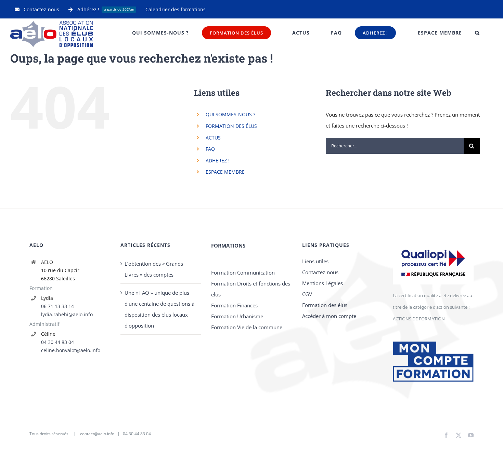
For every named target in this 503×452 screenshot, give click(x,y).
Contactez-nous (320, 272)
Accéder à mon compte (329, 316)
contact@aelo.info (97, 434)
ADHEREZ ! (218, 160)
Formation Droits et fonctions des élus (250, 289)
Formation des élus (324, 305)
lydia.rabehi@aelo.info (67, 314)
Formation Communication (243, 272)
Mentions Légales (322, 283)
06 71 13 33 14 (57, 306)
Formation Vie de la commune (246, 327)
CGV (307, 294)
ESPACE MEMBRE (225, 172)
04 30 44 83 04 (57, 342)
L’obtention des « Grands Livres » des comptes (154, 269)
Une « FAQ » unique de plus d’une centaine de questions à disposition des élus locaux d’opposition (159, 309)
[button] (477, 32)
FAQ (210, 149)
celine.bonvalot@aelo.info (70, 350)
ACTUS (213, 137)
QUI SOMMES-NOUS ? (230, 114)
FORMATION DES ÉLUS (231, 126)
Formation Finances (234, 305)
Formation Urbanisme (237, 316)
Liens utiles (315, 261)
